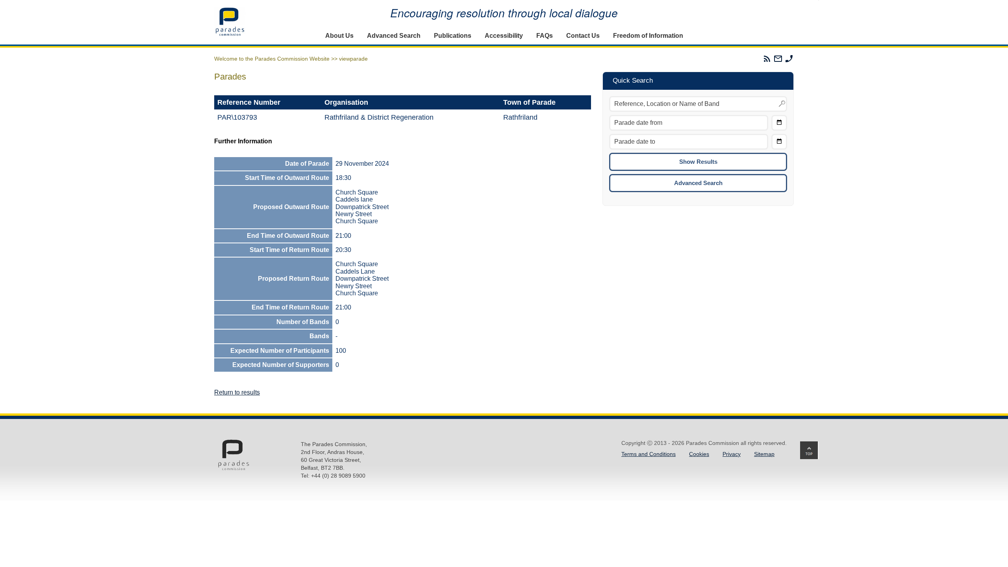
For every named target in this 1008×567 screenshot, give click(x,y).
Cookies (699, 454)
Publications (452, 35)
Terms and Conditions (648, 454)
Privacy (732, 454)
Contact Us (583, 35)
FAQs (544, 35)
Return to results (237, 392)
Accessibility (504, 35)
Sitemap (764, 454)
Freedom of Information (648, 35)
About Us (339, 35)
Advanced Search (394, 35)
